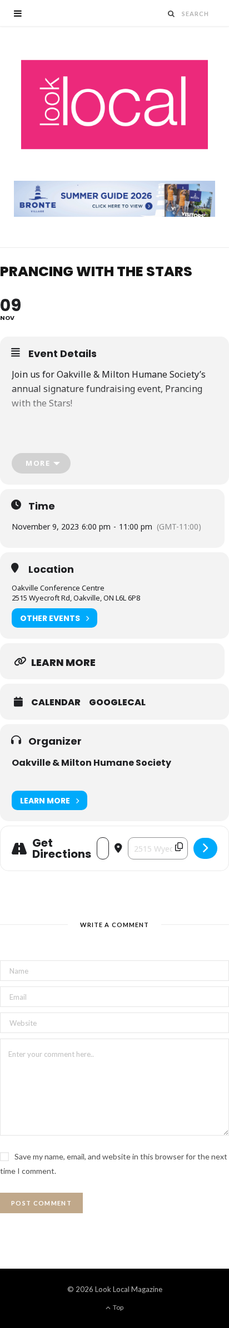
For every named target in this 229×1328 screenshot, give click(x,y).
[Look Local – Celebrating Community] (114, 105)
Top (117, 1307)
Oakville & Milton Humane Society (91, 762)
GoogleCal (117, 703)
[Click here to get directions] (205, 848)
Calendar (56, 703)
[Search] (172, 13)
